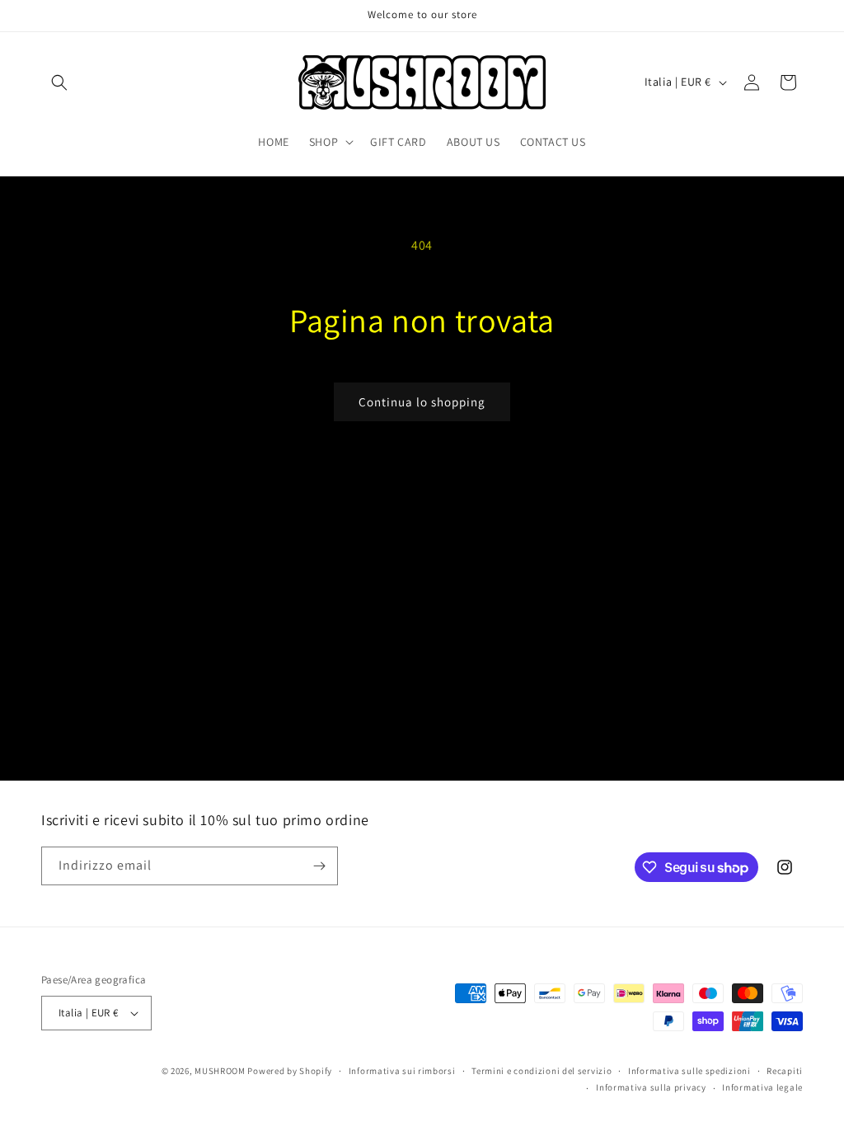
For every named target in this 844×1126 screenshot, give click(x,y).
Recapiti (785, 1071)
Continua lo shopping (422, 402)
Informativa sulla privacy (651, 1087)
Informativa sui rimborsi (402, 1071)
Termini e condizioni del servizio (541, 1071)
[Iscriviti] (319, 866)
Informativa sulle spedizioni (689, 1071)
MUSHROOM (220, 1071)
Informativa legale (762, 1087)
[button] (59, 82)
